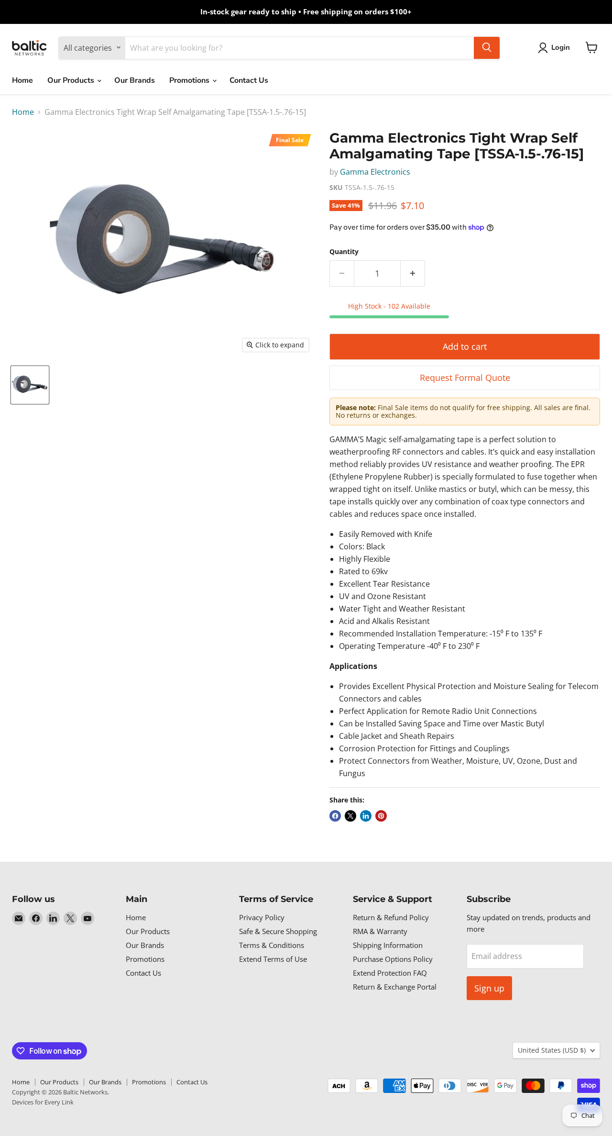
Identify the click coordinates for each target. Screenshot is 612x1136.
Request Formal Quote (465, 377)
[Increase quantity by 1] (413, 273)
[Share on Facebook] (335, 816)
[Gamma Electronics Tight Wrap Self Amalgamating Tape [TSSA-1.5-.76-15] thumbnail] (30, 385)
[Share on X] (350, 816)
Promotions (190, 80)
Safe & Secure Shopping (278, 931)
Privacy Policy (261, 917)
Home (22, 80)
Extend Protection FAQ (390, 973)
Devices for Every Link (43, 1102)
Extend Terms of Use (273, 959)
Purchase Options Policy (393, 959)
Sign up (489, 988)
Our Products (71, 80)
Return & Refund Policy (391, 917)
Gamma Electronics (375, 172)
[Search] (487, 47)
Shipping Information (388, 945)
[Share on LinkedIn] (366, 816)
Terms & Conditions (271, 945)
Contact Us (249, 80)
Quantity (344, 252)
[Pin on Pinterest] (381, 816)
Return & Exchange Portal (395, 986)
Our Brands (134, 80)
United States (552, 1050)
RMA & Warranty (380, 931)
